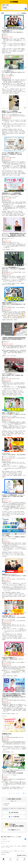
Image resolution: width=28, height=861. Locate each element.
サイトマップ (11, 850)
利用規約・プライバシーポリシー (19, 850)
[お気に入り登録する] (25, 27)
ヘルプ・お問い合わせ (4, 850)
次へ (24, 793)
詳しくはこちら (6, 809)
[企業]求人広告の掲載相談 (5, 852)
